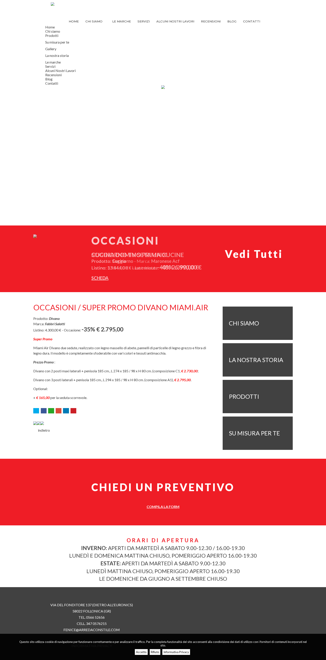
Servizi (143, 21)
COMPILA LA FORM (163, 506)
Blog (231, 21)
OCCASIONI (125, 240)
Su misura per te (57, 42)
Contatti (251, 21)
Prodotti (51, 35)
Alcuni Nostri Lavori (175, 21)
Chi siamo (94, 21)
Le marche (121, 21)
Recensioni (211, 21)
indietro (43, 430)
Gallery (50, 49)
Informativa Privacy (176, 652)
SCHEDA (99, 278)
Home (74, 21)
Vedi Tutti (254, 254)
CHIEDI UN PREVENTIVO (163, 487)
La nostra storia (57, 55)
